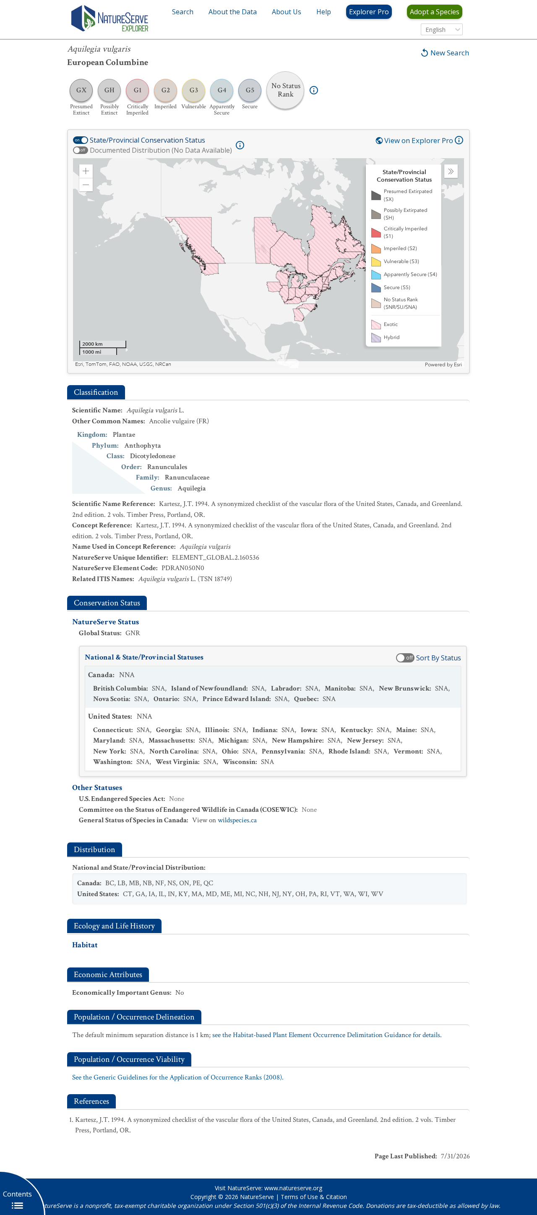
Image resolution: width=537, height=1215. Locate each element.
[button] (86, 171)
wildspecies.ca (237, 820)
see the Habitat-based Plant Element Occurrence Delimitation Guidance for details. (327, 1035)
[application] (268, 263)
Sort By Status (438, 657)
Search (182, 11)
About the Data (233, 11)
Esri (458, 365)
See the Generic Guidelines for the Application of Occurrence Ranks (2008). (178, 1077)
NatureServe (257, 1197)
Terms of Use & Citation (314, 1197)
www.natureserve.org (293, 1188)
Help (323, 11)
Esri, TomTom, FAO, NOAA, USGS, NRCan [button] (123, 364)
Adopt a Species (434, 11)
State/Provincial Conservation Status (147, 140)
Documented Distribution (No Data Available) (161, 150)
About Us (286, 11)
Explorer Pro (369, 11)
